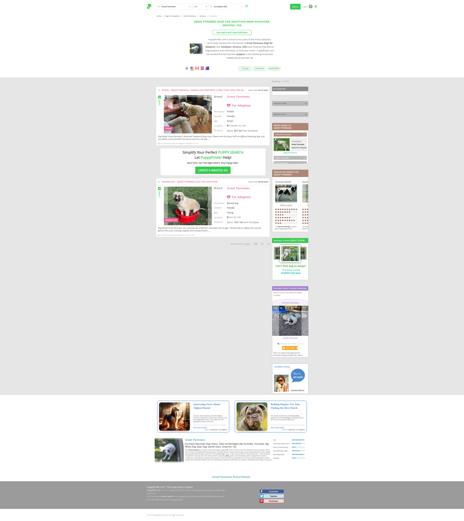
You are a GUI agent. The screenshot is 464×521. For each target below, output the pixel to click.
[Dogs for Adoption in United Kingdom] (202, 68)
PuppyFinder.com (156, 487)
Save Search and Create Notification (232, 32)
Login (305, 6)
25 (262, 244)
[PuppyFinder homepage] (149, 6)
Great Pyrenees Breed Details (231, 477)
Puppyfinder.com (154, 490)
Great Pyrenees (190, 16)
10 (255, 244)
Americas (259, 68)
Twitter (273, 496)
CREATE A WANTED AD (213, 170)
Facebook (273, 491)
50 (268, 244)
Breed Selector (167, 496)
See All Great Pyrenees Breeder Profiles (287, 294)
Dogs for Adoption (172, 16)
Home (158, 16)
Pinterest (273, 501)
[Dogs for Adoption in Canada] (197, 68)
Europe (245, 68)
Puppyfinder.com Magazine (218, 430)
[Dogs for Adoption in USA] (192, 68)
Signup (295, 6)
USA (228, 125)
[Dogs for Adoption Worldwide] (187, 68)
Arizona (203, 16)
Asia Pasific (274, 68)
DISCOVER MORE (200, 428)
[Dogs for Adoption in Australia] (207, 68)
